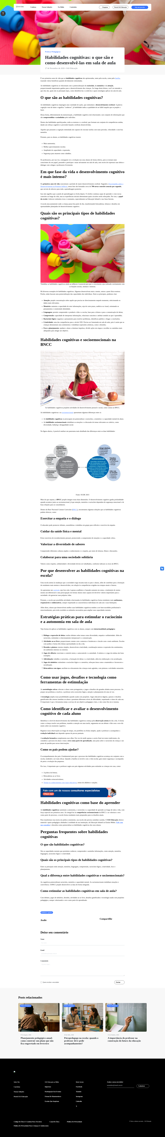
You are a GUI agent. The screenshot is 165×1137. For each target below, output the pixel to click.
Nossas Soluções (47, 7)
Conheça (33, 7)
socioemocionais (67, 412)
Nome (42, 939)
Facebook (79, 1087)
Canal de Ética (54, 1122)
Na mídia (61, 7)
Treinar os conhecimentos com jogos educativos (60, 783)
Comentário (44, 961)
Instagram (79, 1096)
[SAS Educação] (20, 7)
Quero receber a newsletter (51, 982)
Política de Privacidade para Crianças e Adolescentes (31, 1126)
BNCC (74, 510)
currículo (56, 590)
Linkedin (79, 1101)
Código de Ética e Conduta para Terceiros (28, 1122)
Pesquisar (105, 7)
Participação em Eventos (53, 1091)
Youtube (78, 1091)
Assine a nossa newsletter (115, 1082)
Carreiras (17, 1087)
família (117, 78)
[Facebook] (115, 919)
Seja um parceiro (140, 7)
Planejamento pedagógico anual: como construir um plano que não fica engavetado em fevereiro (37, 1041)
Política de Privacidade (74, 1122)
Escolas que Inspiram (52, 1101)
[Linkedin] (124, 919)
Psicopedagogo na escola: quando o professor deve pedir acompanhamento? (81, 1041)
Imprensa (48, 1087)
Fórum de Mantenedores (53, 1096)
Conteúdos (73, 7)
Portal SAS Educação (120, 7)
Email (42, 950)
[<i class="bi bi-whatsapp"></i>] (119, 919)
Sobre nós (17, 1082)
